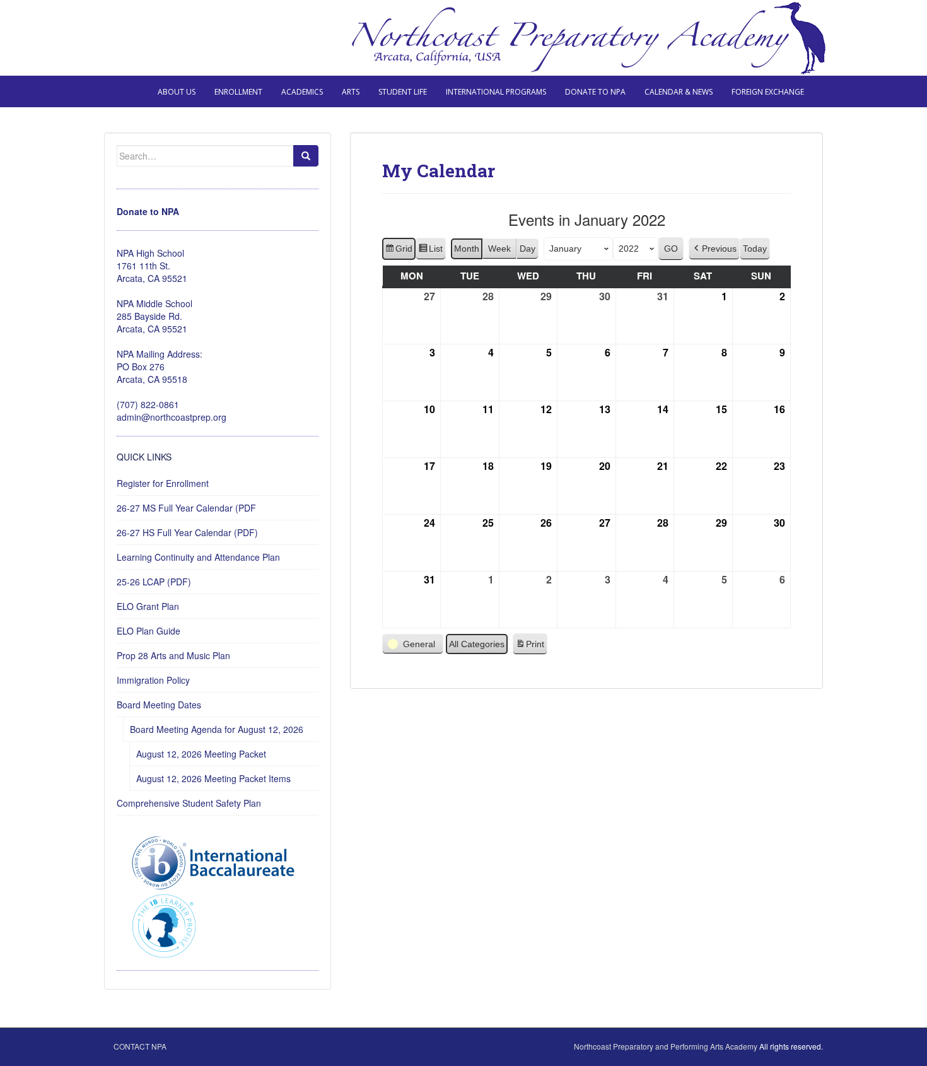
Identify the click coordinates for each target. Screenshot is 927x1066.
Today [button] (755, 248)
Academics (302, 91)
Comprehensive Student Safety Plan (189, 803)
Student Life (402, 91)
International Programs (496, 91)
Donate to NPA (595, 91)
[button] (714, 249)
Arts (350, 91)
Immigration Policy (153, 680)
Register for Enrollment (163, 483)
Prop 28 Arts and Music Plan (173, 655)
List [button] (430, 251)
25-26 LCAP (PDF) (154, 581)
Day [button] (527, 248)
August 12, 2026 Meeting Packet (201, 753)
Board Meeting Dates (159, 704)
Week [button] (499, 248)
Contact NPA (140, 1046)
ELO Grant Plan (148, 606)
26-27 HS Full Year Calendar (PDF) (187, 532)
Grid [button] (398, 251)
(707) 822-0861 (148, 404)
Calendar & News (678, 91)
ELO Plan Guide (148, 630)
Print (529, 647)
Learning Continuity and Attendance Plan (198, 557)
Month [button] (466, 248)
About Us (176, 91)
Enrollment (238, 91)
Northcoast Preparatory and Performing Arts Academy (665, 1046)
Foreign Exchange (768, 91)
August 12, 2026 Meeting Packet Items (213, 778)
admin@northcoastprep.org (171, 417)
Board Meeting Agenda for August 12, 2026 (216, 729)
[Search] (305, 156)
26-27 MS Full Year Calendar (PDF (186, 507)
